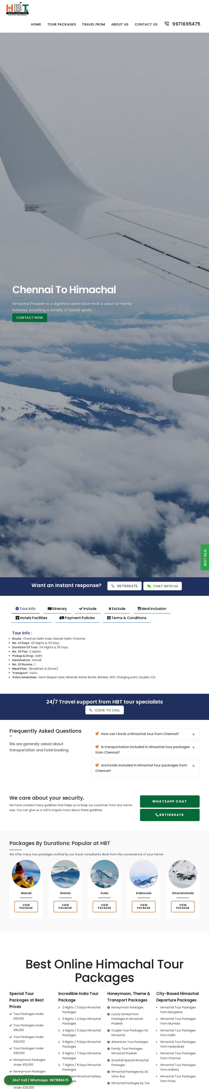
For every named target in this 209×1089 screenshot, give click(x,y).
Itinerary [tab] (59, 608)
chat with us (165, 586)
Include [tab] (90, 608)
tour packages (61, 24)
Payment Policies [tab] (79, 617)
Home (36, 24)
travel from (93, 24)
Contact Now (29, 317)
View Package (26, 906)
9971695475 (185, 23)
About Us (120, 24)
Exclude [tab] (118, 608)
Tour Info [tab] (27, 608)
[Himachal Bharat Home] (17, 8)
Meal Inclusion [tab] (153, 608)
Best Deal (205, 557)
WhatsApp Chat (169, 801)
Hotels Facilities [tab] (33, 617)
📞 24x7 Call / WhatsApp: (38, 1080)
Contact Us (146, 24)
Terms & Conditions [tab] (128, 617)
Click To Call (107, 710)
